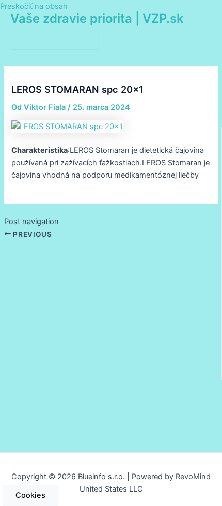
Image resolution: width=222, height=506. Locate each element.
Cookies (30, 495)
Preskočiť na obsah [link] (34, 6)
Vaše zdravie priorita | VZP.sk (96, 18)
